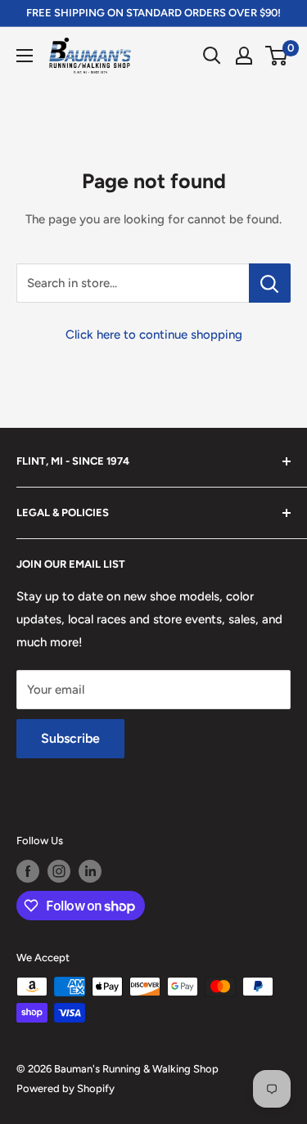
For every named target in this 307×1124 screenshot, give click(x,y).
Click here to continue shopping (153, 334)
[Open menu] (24, 55)
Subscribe (70, 738)
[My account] (244, 56)
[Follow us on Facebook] (27, 871)
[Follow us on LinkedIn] (90, 871)
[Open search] (212, 56)
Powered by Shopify (65, 1088)
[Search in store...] (270, 283)
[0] (277, 55)
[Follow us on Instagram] (58, 871)
